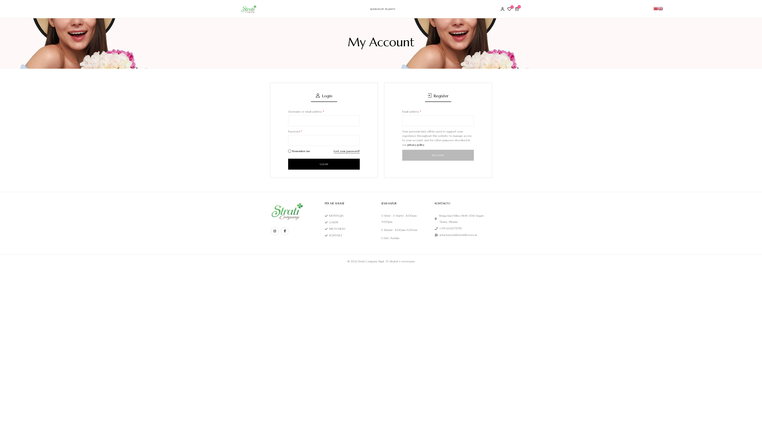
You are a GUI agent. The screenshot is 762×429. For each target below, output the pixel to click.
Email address (411, 111)
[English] (660, 8)
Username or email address (306, 111)
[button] (517, 9)
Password (295, 131)
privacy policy (415, 145)
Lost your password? (347, 151)
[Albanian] (655, 8)
